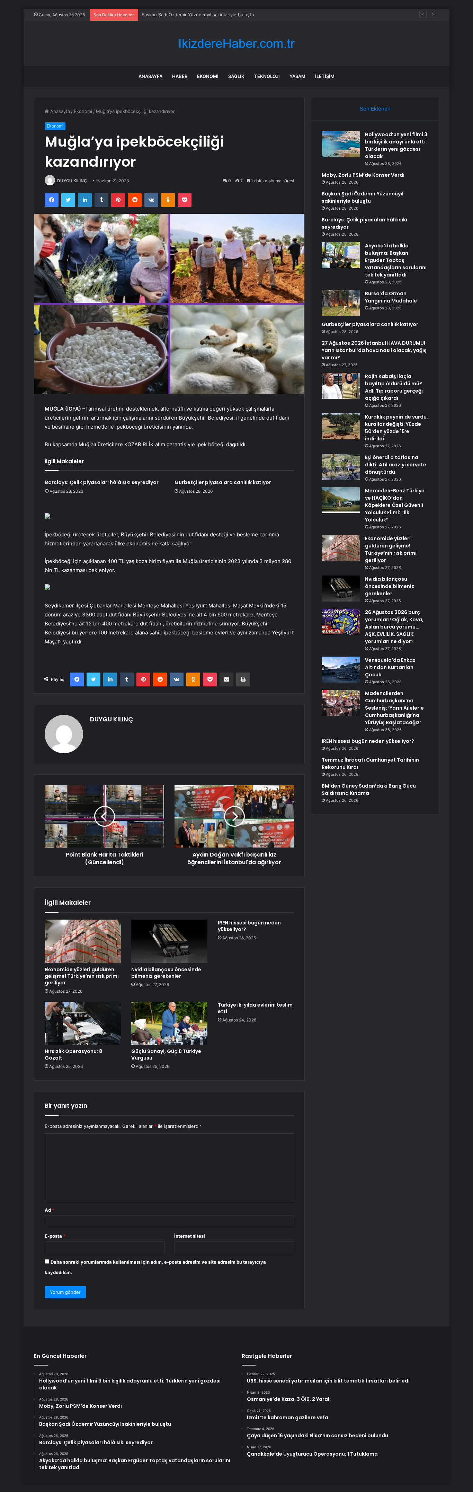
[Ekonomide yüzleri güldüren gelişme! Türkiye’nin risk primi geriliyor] (83, 941)
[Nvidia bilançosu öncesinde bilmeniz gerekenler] (169, 941)
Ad (49, 1210)
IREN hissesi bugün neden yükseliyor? (249, 926)
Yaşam (297, 76)
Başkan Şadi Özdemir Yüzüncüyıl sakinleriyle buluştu (198, 14)
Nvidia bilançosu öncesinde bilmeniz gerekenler (166, 973)
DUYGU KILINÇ (72, 180)
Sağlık (236, 76)
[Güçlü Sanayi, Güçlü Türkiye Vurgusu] (169, 1023)
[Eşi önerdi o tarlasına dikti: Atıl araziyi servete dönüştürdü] (341, 467)
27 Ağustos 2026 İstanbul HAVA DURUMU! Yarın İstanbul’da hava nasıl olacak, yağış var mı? (374, 350)
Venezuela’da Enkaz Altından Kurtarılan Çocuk (390, 667)
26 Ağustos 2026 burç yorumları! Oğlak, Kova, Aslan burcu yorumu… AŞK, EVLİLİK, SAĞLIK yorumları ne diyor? (394, 627)
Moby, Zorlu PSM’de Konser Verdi (363, 175)
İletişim (324, 76)
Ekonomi (207, 76)
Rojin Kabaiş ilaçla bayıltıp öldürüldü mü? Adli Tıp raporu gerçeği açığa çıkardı (394, 387)
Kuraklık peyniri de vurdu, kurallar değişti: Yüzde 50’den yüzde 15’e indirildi (396, 427)
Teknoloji (267, 76)
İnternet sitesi (189, 1236)
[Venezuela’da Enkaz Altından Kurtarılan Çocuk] (341, 670)
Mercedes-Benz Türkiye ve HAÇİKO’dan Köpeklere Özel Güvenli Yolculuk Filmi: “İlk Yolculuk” (395, 505)
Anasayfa (150, 76)
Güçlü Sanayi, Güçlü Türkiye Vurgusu (166, 1054)
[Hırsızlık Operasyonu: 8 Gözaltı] (83, 1023)
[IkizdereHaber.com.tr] (236, 43)
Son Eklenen (375, 108)
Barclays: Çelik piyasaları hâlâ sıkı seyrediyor (102, 482)
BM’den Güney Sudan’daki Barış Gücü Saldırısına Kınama (369, 789)
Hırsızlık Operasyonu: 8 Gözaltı (73, 1054)
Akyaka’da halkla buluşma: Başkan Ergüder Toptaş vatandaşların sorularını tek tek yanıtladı (396, 260)
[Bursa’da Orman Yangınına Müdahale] (341, 303)
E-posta (55, 1236)
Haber (179, 76)
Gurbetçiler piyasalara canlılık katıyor (223, 482)
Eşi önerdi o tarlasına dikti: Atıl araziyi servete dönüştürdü (395, 464)
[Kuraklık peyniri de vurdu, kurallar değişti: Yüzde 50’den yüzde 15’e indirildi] (341, 426)
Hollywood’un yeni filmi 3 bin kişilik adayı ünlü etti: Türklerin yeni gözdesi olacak (396, 145)
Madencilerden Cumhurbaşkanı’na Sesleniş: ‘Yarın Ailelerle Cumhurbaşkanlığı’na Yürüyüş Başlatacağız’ (394, 708)
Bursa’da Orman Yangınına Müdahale (391, 297)
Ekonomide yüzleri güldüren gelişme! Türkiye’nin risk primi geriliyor (82, 976)
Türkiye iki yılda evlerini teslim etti (255, 1008)
